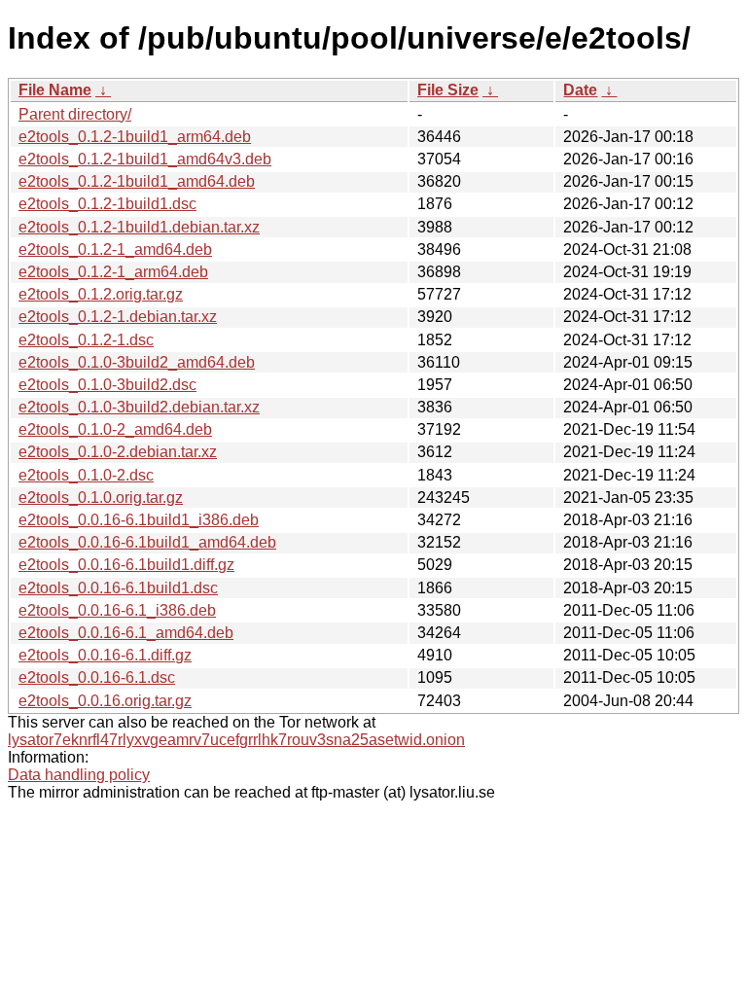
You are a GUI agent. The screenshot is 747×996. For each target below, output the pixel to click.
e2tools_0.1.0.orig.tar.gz (100, 497)
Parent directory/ (74, 114)
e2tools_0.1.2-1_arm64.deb (113, 272)
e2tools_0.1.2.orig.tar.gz (100, 294)
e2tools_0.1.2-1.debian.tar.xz (117, 316)
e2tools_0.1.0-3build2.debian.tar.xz (139, 407)
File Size (448, 90)
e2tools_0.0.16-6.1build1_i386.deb (138, 520)
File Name (54, 90)
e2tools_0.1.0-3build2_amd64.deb (136, 362)
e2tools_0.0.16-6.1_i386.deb (117, 610)
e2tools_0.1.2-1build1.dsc (107, 204)
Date (580, 90)
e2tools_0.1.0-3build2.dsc (107, 384)
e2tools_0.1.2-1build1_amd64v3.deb (144, 159)
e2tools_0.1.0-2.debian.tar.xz (117, 452)
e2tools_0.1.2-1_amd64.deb (115, 249)
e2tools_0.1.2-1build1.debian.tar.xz (139, 227)
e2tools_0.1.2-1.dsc (86, 340)
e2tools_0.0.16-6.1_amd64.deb (125, 632)
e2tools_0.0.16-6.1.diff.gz (105, 655)
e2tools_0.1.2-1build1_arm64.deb (134, 136)
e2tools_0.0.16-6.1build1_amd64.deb (147, 542)
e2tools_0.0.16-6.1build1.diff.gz (126, 564)
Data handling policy (79, 774)
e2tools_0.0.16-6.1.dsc (96, 677)
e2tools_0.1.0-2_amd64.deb (115, 429)
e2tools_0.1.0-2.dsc (86, 475)
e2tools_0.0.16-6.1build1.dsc (118, 588)
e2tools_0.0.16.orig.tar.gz (105, 701)
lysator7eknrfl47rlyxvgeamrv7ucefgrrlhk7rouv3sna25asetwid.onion (236, 739)
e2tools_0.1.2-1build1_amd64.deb (136, 181)
